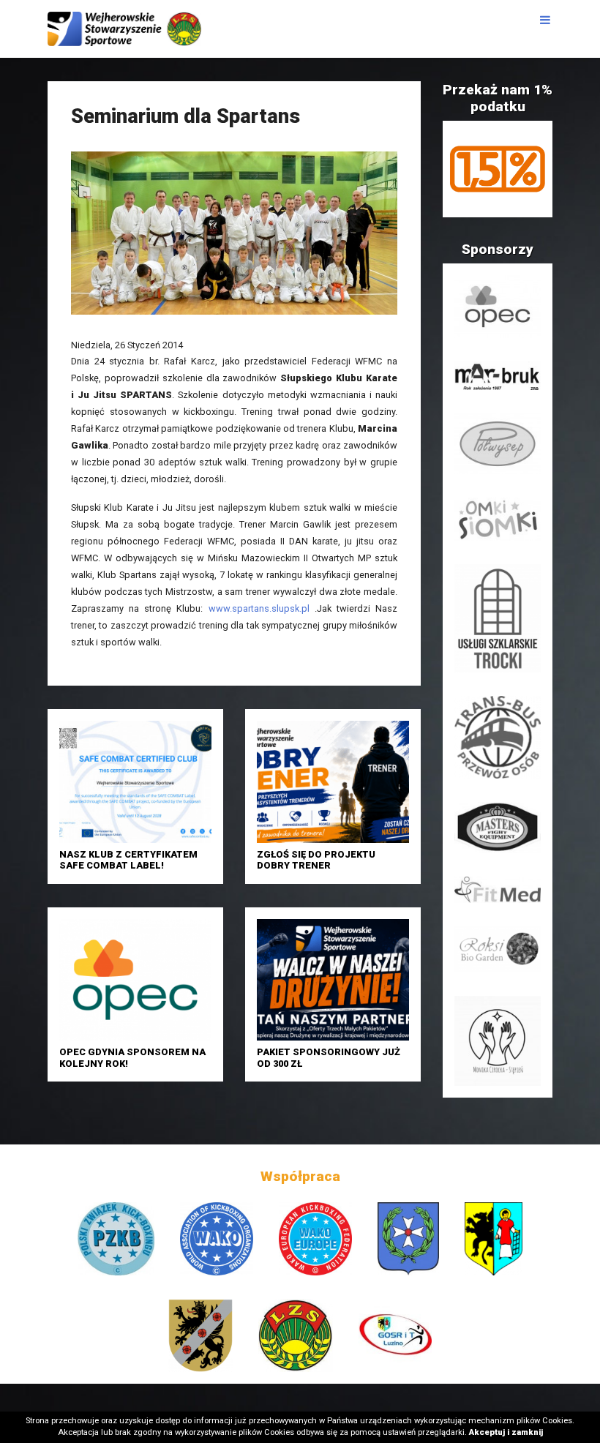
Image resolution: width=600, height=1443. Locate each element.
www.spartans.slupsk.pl (259, 608)
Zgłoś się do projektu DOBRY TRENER (316, 860)
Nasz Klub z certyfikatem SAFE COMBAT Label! (128, 860)
